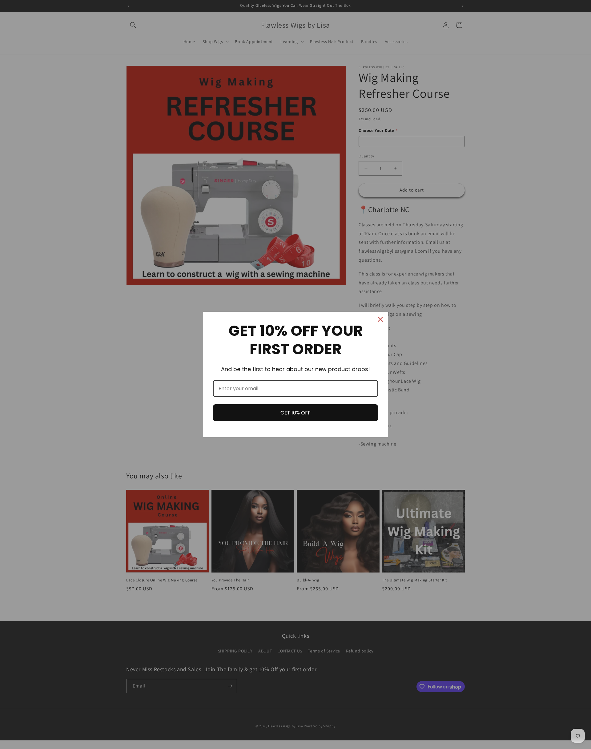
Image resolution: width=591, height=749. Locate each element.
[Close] (380, 319)
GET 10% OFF (295, 412)
